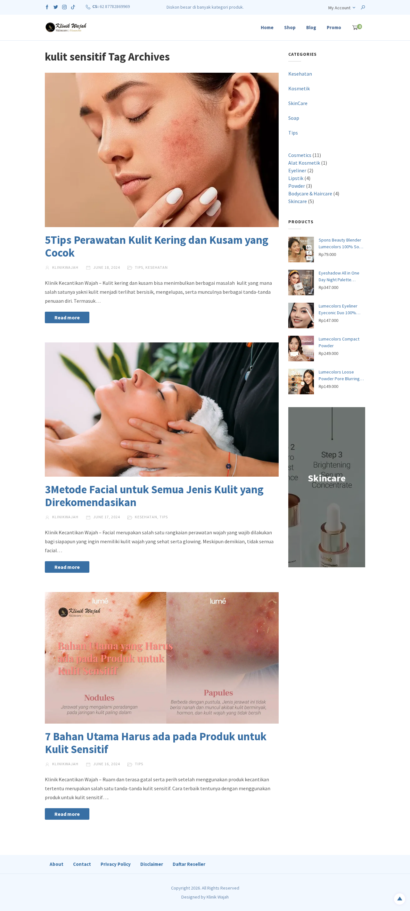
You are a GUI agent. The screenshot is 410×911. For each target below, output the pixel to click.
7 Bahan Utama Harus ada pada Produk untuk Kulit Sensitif (155, 742)
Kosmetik (299, 88)
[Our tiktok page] (73, 6)
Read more (67, 317)
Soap (293, 118)
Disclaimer (151, 864)
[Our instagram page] (64, 6)
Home (267, 27)
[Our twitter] (55, 6)
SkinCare (298, 103)
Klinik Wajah (218, 897)
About (56, 864)
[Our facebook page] (47, 6)
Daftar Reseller (189, 864)
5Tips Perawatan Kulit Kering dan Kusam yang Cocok (156, 246)
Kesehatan (156, 267)
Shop (290, 27)
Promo (334, 27)
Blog (311, 27)
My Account (339, 8)
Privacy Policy (116, 864)
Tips (139, 267)
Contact (82, 864)
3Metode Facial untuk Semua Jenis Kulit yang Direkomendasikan (154, 495)
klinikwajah (64, 267)
